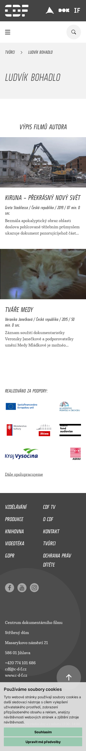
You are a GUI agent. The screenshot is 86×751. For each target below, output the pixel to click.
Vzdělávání (16, 506)
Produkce (14, 518)
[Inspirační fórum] (77, 10)
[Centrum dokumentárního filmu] (16, 11)
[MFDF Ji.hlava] (50, 10)
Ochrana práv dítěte (57, 559)
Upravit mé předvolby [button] (43, 742)
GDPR (9, 554)
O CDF (48, 518)
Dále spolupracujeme (24, 474)
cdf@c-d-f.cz (16, 669)
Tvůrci (10, 51)
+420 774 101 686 (20, 663)
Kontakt (51, 530)
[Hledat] (73, 32)
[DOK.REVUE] (64, 10)
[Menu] (7, 32)
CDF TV (49, 506)
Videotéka (14, 542)
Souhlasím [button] (43, 732)
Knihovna (14, 530)
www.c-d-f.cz (16, 675)
